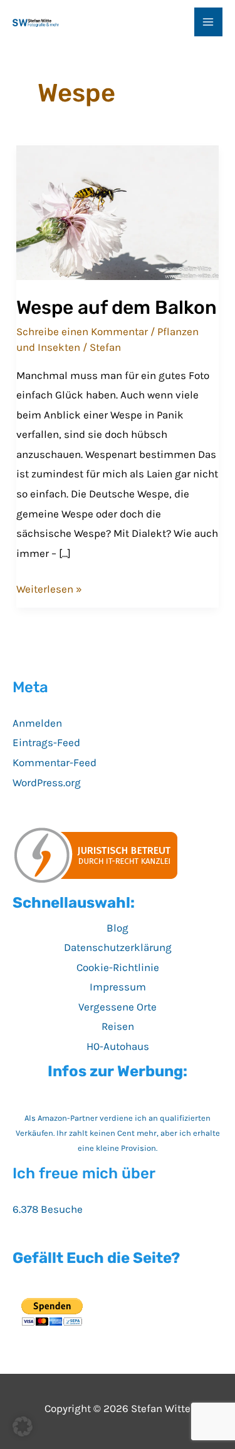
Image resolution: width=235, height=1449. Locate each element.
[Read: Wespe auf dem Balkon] (117, 211)
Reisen (118, 1026)
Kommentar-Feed (55, 762)
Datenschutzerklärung (118, 947)
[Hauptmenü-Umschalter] (208, 22)
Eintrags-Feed (46, 742)
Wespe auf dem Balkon (116, 307)
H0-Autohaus (117, 1046)
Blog (117, 928)
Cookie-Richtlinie (117, 967)
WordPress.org (47, 782)
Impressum (118, 986)
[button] (22, 1426)
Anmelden (37, 723)
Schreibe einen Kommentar (82, 331)
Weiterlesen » (49, 591)
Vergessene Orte (117, 1006)
